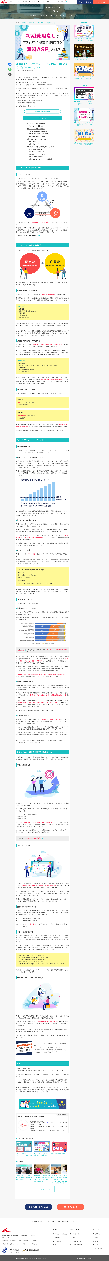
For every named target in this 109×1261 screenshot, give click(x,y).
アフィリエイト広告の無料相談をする (27, 235)
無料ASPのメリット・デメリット (36, 139)
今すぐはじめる (101, 2)
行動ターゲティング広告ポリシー (31, 1244)
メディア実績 (58, 1241)
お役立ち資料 (60, 1)
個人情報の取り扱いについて (10, 1244)
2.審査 (73, 1237)
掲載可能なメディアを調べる (37, 154)
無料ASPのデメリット (35, 144)
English (35, 1240)
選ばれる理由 (58, 1237)
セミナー (53, 1)
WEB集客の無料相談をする (42, 111)
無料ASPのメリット (35, 141)
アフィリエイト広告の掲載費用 (36, 129)
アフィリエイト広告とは (36, 126)
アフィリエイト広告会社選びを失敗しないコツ (40, 147)
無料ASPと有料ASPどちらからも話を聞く (41, 159)
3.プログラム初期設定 (77, 1241)
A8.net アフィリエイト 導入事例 (32, 838)
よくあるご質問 (45, 1)
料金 (39, 1)
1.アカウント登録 (76, 1234)
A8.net (48, 1122)
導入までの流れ (32, 1)
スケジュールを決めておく (36, 151)
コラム (66, 1)
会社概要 (89, 1258)
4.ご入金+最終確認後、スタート (80, 1245)
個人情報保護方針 (81, 1258)
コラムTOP (41, 1189)
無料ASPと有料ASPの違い (37, 136)
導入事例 (25, 1)
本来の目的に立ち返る (35, 149)
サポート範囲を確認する (36, 156)
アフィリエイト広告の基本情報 (36, 123)
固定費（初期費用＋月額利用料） (38, 131)
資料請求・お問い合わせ (85, 2)
